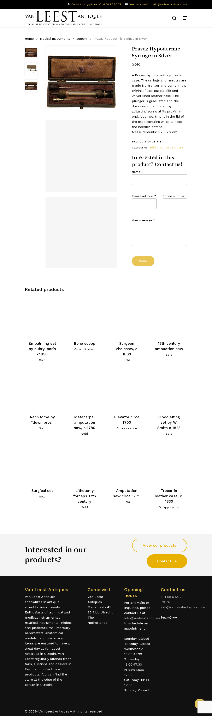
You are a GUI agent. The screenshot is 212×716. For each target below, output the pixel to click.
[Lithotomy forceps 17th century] (84, 463)
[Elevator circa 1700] (126, 389)
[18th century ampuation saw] (169, 316)
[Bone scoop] (84, 316)
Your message (143, 220)
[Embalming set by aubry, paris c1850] (42, 316)
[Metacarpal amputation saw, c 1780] (84, 389)
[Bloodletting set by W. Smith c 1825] (169, 389)
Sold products (159, 147)
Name (137, 171)
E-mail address (144, 196)
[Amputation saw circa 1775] (126, 463)
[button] (185, 18)
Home (29, 39)
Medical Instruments (55, 39)
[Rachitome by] (42, 389)
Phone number (173, 196)
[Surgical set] (42, 463)
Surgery (82, 39)
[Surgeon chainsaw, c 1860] (126, 316)
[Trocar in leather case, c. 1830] (169, 463)
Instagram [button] (169, 617)
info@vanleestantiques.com (146, 618)
